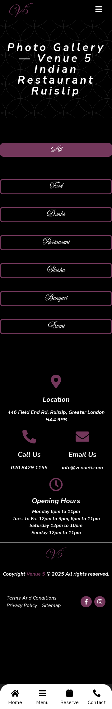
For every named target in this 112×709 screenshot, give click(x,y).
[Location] (56, 381)
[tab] (56, 150)
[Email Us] (82, 436)
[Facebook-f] (86, 601)
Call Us (29, 454)
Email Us (82, 454)
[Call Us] (29, 436)
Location (56, 399)
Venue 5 (35, 574)
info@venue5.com (82, 467)
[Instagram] (99, 601)
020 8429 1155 (29, 467)
